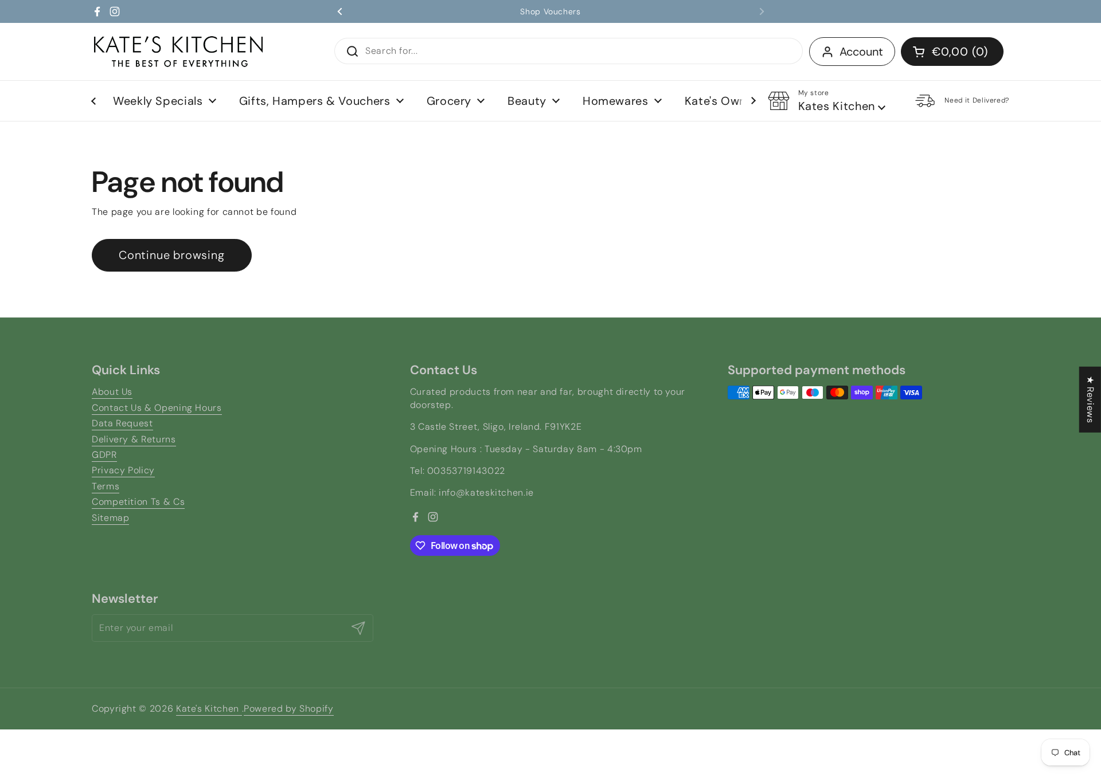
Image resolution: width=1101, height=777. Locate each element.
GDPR (104, 455)
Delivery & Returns (134, 439)
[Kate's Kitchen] (178, 51)
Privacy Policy (123, 470)
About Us (112, 392)
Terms (105, 486)
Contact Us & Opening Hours (157, 408)
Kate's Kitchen (209, 709)
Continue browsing (172, 255)
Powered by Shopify (289, 709)
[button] (952, 51)
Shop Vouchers (550, 11)
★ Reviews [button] (1090, 399)
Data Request (122, 423)
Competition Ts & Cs (138, 502)
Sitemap (110, 518)
